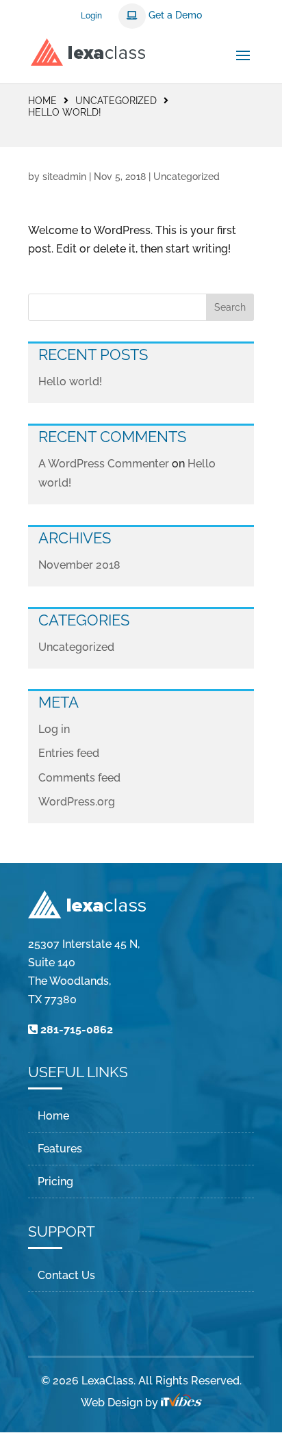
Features (60, 1148)
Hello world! (70, 381)
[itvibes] (181, 1402)
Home (42, 100)
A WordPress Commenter (103, 463)
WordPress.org (76, 801)
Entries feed (68, 753)
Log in (54, 729)
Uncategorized (76, 647)
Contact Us (66, 1275)
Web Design (111, 1402)
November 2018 (79, 564)
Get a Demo (174, 15)
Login (91, 16)
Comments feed (79, 777)
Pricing (55, 1181)
